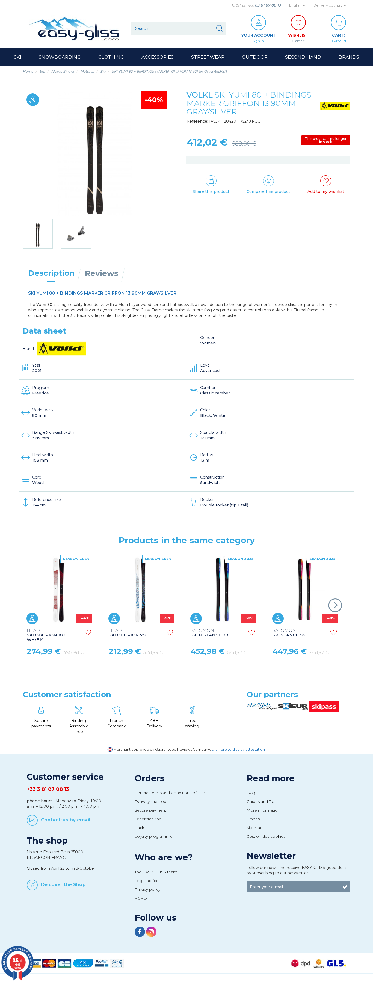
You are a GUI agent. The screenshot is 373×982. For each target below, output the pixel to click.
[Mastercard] (49, 963)
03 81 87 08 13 (268, 5)
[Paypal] (101, 963)
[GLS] (336, 963)
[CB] (64, 963)
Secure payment (150, 810)
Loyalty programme (154, 836)
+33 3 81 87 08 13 (48, 789)
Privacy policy (147, 889)
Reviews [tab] (101, 273)
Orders (150, 778)
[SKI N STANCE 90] (223, 589)
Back (139, 827)
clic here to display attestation (238, 749)
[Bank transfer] (117, 963)
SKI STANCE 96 (289, 633)
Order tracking (148, 818)
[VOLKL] (335, 105)
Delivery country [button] (328, 5)
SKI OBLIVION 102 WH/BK (46, 635)
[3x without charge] (83, 963)
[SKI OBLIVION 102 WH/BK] (59, 589)
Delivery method (150, 801)
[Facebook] (140, 932)
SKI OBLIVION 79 (127, 633)
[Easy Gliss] (74, 28)
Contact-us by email (65, 819)
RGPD (141, 898)
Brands (253, 818)
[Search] (219, 28)
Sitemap (255, 827)
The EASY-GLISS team (156, 871)
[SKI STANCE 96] (304, 589)
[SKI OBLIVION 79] (141, 589)
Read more (271, 778)
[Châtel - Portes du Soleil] (262, 706)
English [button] (295, 5)
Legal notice (146, 880)
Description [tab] (51, 273)
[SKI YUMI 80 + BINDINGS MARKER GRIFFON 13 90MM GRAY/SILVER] (38, 234)
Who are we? (164, 857)
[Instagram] (151, 932)
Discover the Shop (63, 884)
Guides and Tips (261, 801)
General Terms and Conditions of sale (170, 792)
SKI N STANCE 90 (209, 633)
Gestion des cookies (266, 836)
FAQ (251, 792)
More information (263, 810)
